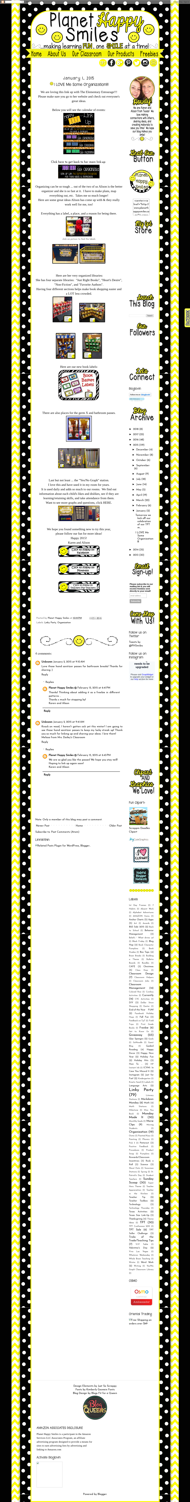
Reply (44, 674)
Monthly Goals (136, 1121)
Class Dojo (141, 970)
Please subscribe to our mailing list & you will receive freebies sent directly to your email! (141, 587)
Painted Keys (144, 1136)
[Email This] (90, 618)
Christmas (148, 966)
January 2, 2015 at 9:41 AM (68, 722)
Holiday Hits (141, 1060)
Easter (146, 1006)
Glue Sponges (136, 1039)
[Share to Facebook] (98, 618)
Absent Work (147, 909)
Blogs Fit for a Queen (104, 1393)
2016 (136, 439)
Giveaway (135, 1035)
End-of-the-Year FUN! (141, 1010)
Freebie (144, 1028)
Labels (147, 1082)
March (140, 500)
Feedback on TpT (137, 1021)
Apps (151, 920)
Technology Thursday (139, 1208)
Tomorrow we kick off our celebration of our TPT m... (143, 521)
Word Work (147, 1262)
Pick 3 (132, 1143)
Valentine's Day (138, 1248)
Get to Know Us (139, 1032)
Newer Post (43, 826)
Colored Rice (135, 992)
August (140, 474)
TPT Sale (135, 1230)
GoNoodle (137, 1042)
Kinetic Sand (135, 1082)
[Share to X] (95, 618)
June (139, 484)
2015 (136, 445)
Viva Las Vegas (138, 1252)
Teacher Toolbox (138, 1201)
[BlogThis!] (93, 618)
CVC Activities (142, 999)
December (142, 449)
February (142, 505)
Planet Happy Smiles (61, 688)
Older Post (115, 826)
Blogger (102, 1494)
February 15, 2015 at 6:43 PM (94, 755)
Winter (132, 1262)
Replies (49, 682)
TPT (142, 1222)
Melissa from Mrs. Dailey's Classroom (63, 737)
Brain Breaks (135, 956)
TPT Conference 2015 (139, 1226)
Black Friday (138, 941)
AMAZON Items (141, 916)
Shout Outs (134, 1168)
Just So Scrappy (107, 1386)
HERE (107, 502)
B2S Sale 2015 (136, 927)
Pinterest (144, 1143)
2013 (136, 555)
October (141, 460)
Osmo (132, 1136)
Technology (134, 1204)
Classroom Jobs (141, 981)
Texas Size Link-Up (139, 1215)
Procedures (134, 1150)
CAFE (132, 966)
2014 (136, 550)
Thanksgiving (135, 1219)
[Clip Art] (138, 841)
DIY (131, 1003)
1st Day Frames (137, 905)
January (141, 511)
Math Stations (138, 1107)
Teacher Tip (137, 1197)
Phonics (146, 1139)
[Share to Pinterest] (100, 618)
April (139, 495)
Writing (137, 1266)
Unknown (46, 662)
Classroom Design (141, 973)
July (138, 479)
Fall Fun (144, 1017)
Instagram (134, 1075)
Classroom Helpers (144, 977)
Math (147, 1103)
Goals (151, 1039)
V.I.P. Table (142, 1244)
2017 (136, 434)
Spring (144, 1172)
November (143, 455)
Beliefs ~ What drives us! (141, 938)
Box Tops (144, 952)
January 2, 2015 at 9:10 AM (69, 662)
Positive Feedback (138, 1147)
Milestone (133, 1110)
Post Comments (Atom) (65, 832)
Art (135, 923)
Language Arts (138, 1086)
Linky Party (50, 623)
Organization (64, 623)
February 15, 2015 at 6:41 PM (93, 688)
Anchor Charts (136, 920)
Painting (133, 1139)
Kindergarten (144, 1079)
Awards (146, 923)
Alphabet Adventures (143, 913)
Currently (148, 995)
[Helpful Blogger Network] (141, 883)
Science (144, 1164)
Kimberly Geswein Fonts (100, 1389)
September (143, 465)
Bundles (145, 963)
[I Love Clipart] (141, 862)
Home (79, 826)
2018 (136, 429)
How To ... (135, 1064)
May (139, 489)
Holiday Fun (147, 1057)
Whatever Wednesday (139, 1255)
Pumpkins (144, 1154)
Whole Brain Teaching (139, 1259)
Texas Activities (138, 1212)
